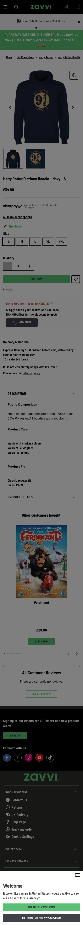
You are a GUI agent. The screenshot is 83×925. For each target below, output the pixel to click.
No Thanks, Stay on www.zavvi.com (41, 917)
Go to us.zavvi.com (41, 907)
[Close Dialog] (77, 875)
